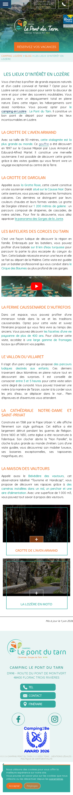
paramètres (56, 778)
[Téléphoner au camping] (63, 4)
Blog (28, 55)
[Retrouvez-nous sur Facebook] (18, 719)
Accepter (14, 785)
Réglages (32, 785)
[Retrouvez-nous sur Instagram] (54, 719)
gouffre (44, 144)
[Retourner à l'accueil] (36, 26)
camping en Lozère (13, 111)
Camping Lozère (12, 55)
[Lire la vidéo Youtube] (36, 286)
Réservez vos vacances (36, 47)
